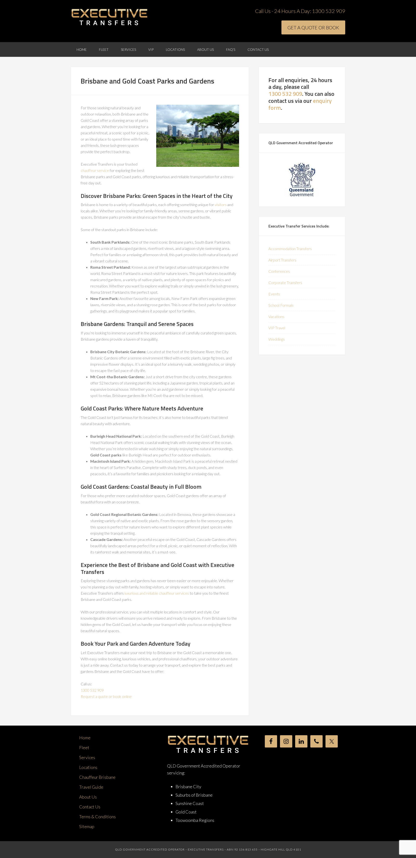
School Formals (280, 305)
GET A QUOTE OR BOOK (313, 27)
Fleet (84, 747)
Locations (88, 767)
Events (274, 294)
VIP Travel (276, 327)
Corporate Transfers (285, 282)
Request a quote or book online (106, 696)
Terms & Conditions (97, 816)
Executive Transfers (109, 17)
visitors (221, 204)
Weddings (276, 339)
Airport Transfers (282, 260)
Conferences (279, 271)
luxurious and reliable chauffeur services (156, 593)
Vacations (276, 316)
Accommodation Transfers (290, 248)
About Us (88, 797)
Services (87, 757)
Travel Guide (91, 787)
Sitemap (86, 826)
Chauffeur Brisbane (97, 777)
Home (85, 737)
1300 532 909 (328, 11)
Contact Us (89, 806)
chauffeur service (95, 170)
